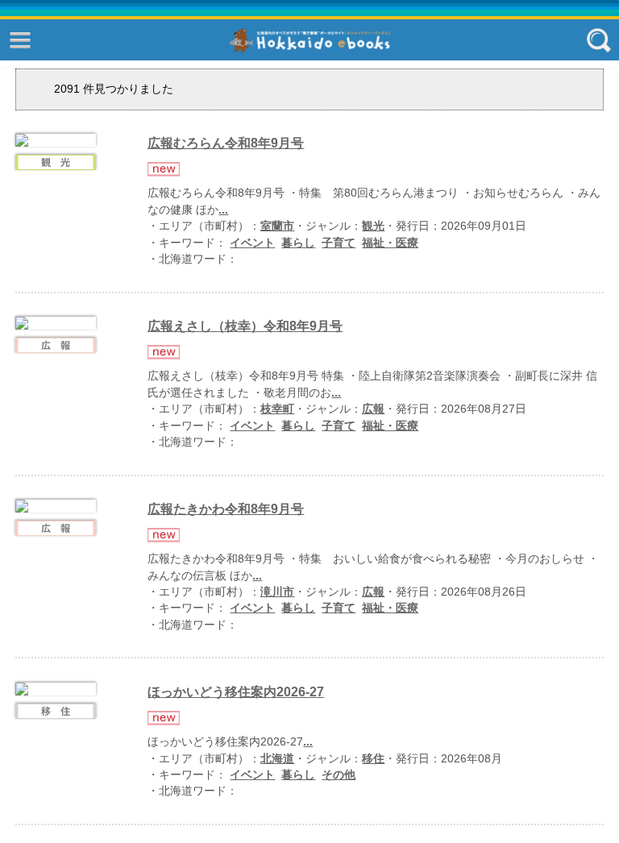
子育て (338, 243)
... (223, 210)
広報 (373, 409)
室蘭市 (277, 226)
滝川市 (277, 592)
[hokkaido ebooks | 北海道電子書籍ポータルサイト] (309, 41)
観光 (373, 226)
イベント (252, 243)
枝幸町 (277, 409)
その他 (338, 775)
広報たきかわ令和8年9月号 (225, 509)
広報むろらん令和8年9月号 (225, 143)
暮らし (298, 243)
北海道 (277, 759)
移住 (373, 759)
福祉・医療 (390, 243)
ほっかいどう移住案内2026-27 (235, 692)
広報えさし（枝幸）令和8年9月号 (245, 326)
